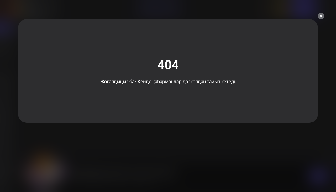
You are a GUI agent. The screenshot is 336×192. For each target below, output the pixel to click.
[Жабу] (321, 16)
